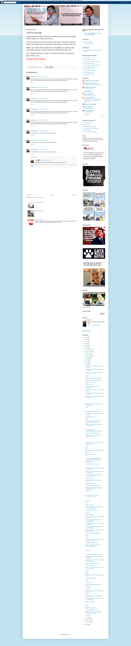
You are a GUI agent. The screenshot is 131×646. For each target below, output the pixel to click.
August (87, 358)
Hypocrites (87, 452)
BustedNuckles (88, 91)
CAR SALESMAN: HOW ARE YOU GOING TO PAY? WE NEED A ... (93, 459)
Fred (36, 160)
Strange (87, 419)
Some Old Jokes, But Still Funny (93, 533)
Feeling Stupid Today (90, 483)
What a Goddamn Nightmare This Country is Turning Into (93, 421)
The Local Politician (88, 43)
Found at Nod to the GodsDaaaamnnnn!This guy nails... (94, 430)
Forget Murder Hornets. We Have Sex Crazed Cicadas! (94, 443)
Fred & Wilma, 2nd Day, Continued (92, 65)
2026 (85, 337)
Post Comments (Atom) (38, 197)
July (86, 360)
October (87, 353)
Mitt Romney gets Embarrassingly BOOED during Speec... (93, 612)
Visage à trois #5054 (88, 88)
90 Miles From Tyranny (90, 87)
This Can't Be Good (89, 565)
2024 (85, 341)
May (86, 364)
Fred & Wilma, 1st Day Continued (92, 61)
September (88, 355)
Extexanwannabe (88, 110)
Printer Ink (87, 512)
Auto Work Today (89, 514)
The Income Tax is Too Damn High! (93, 554)
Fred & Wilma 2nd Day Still (90, 67)
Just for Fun (88, 491)
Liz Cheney (88, 588)
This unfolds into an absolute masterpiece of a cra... (92, 496)
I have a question (39, 219)
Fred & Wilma (87, 58)
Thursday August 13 (88, 112)
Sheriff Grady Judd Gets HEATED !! (93, 378)
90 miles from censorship (90, 83)
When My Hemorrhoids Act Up (92, 433)
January (87, 622)
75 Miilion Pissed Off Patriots (91, 81)
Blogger (68, 634)
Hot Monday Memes (40, 202)
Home (52, 195)
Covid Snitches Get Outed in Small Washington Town (93, 475)
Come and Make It (88, 93)
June (86, 362)
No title (86, 446)
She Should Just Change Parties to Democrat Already (93, 507)
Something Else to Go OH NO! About (94, 596)
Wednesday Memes (39, 211)
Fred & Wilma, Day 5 (89, 74)
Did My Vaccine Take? (90, 454)
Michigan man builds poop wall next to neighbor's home (94, 540)
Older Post (74, 195)
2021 (85, 347)
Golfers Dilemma (89, 504)
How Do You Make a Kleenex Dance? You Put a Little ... (94, 568)
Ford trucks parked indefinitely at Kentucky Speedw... (93, 545)
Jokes (86, 407)
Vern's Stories (42, 10)
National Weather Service (90, 126)
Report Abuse (87, 331)
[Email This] (45, 67)
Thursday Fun (88, 582)
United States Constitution (90, 131)
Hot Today (87, 586)
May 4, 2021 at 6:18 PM (42, 131)
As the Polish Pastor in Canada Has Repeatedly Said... (93, 488)
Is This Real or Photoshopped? (92, 485)
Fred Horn (86, 114)
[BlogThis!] (47, 67)
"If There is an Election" (90, 382)
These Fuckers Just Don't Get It (92, 563)
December (88, 349)
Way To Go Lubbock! (90, 607)
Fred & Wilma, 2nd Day (89, 63)
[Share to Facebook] (51, 67)
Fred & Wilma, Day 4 (89, 72)
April (86, 615)
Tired (86, 502)
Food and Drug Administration (91, 128)
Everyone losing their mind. (90, 95)
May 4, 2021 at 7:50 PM (45, 160)
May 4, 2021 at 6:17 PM (42, 76)
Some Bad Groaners (90, 417)
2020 (85, 624)
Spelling (87, 537)
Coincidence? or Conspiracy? (92, 464)
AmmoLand (86, 124)
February (87, 620)
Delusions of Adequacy (90, 104)
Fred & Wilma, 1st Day (89, 59)
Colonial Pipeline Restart (91, 510)
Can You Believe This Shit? (91, 610)
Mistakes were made (88, 108)
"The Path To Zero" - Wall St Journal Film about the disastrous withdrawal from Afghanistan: (93, 100)
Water (86, 448)
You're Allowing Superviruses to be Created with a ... (93, 520)
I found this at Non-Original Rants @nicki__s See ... (93, 436)
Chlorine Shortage (89, 601)
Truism (86, 535)
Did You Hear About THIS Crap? (93, 411)
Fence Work (88, 500)
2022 (85, 345)
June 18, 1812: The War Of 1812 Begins (93, 84)
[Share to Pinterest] (52, 67)
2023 (85, 343)
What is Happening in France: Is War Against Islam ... (94, 530)
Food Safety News (88, 122)
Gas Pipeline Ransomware (91, 542)
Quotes (87, 580)
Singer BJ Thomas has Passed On (93, 380)
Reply (32, 82)
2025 (85, 339)
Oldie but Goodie (89, 478)
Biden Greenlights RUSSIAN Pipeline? (94, 450)
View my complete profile (93, 325)
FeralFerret (33, 76)
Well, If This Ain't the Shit (91, 578)
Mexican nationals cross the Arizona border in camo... (93, 425)
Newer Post (29, 195)
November (88, 351)
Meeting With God (88, 41)
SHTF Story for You (89, 384)
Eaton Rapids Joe (88, 106)
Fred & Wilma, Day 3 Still (90, 70)
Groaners (87, 550)
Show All (103, 116)
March (87, 618)
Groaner (87, 376)
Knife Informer (87, 130)
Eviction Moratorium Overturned (92, 584)
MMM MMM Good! (89, 462)
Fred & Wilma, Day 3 (89, 68)
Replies (34, 157)
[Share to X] (49, 67)
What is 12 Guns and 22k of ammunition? (91, 387)
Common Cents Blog (89, 97)
